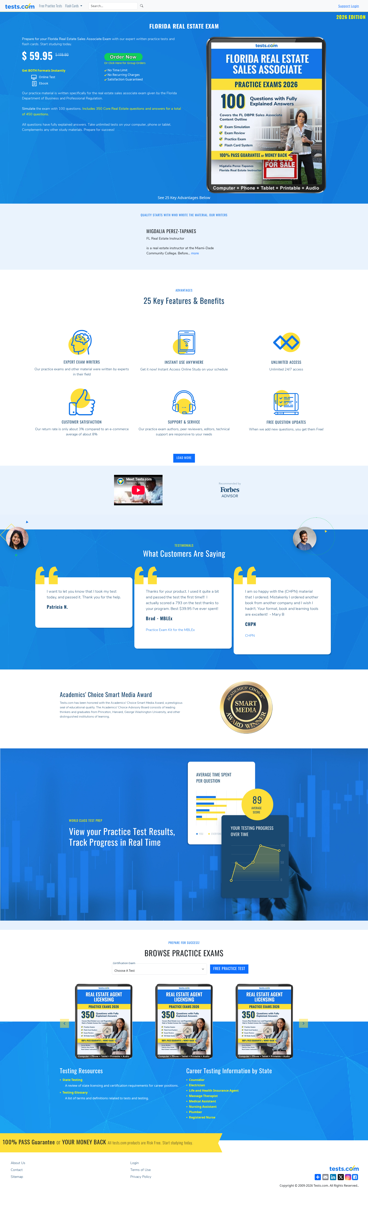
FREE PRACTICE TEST (229, 969)
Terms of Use (140, 1170)
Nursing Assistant (203, 1106)
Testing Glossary (75, 1092)
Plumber (195, 1112)
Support (344, 6)
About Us (18, 1163)
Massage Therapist (203, 1096)
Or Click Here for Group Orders (124, 63)
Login (355, 6)
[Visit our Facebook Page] (355, 1177)
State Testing (72, 1080)
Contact (17, 1170)
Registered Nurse (202, 1117)
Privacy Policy (140, 1177)
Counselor (197, 1080)
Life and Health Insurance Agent (214, 1090)
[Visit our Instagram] (348, 1177)
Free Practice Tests (50, 6)
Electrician (197, 1085)
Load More (184, 458)
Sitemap (17, 1177)
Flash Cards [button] (72, 6)
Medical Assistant (202, 1101)
